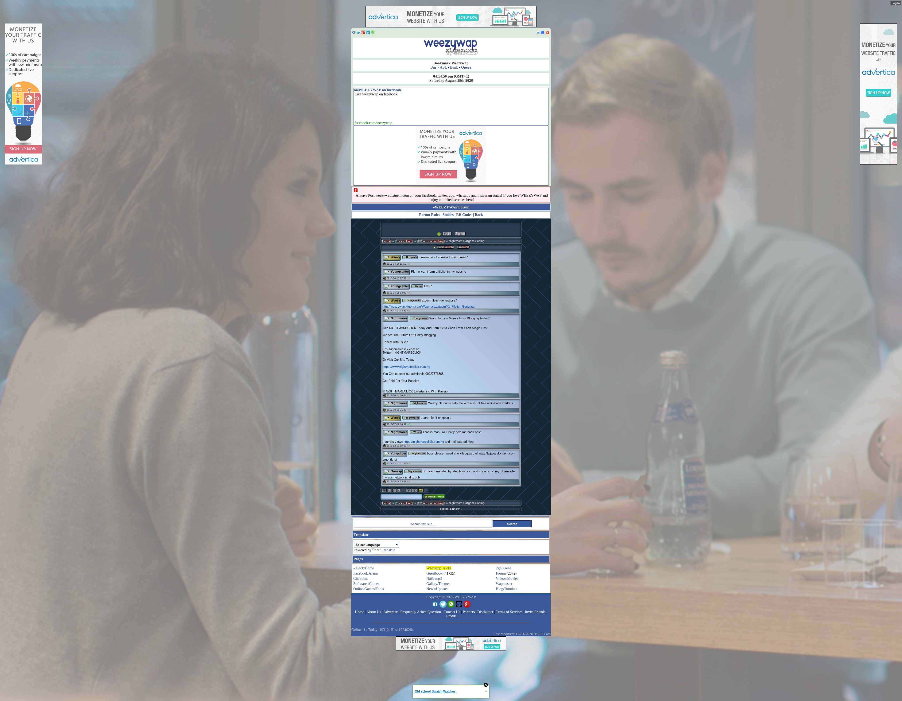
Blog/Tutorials (506, 589)
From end (463, 247)
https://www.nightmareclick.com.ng (406, 366)
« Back (358, 568)
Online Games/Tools (368, 589)
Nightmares (399, 318)
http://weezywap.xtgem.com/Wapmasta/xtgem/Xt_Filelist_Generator (429, 306)
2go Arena (503, 568)
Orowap (396, 471)
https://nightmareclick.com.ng (424, 441)
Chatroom (360, 578)
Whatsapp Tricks (438, 568)
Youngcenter (400, 271)
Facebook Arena (365, 573)
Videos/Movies (507, 578)
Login (447, 233)
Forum (501, 573)
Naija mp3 (434, 578)
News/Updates (437, 589)
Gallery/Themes (438, 584)
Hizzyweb (411, 257)
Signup (460, 233)
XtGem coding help (431, 241)
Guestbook (434, 573)
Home (386, 241)
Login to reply (445, 247)
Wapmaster (504, 584)
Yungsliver (398, 453)
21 (408, 490)
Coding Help (404, 241)
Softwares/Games (366, 584)
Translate (388, 550)
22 (414, 490)
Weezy (395, 257)
